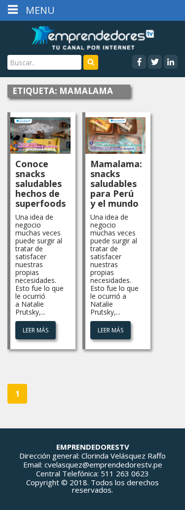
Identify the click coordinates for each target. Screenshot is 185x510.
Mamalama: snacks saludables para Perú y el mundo (116, 183)
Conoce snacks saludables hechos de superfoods (40, 183)
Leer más (35, 330)
